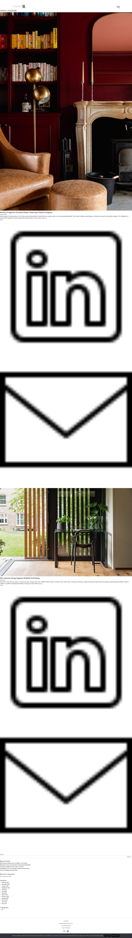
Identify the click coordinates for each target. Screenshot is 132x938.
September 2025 (6, 887)
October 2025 (5, 886)
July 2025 (4, 889)
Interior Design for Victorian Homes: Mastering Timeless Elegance (26, 212)
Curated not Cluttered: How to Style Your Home (12, 866)
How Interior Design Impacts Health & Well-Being (20, 578)
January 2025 (5, 898)
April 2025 (4, 893)
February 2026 (5, 882)
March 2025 (5, 894)
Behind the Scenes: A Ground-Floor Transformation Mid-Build (15, 865)
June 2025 (4, 891)
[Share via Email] (66, 485)
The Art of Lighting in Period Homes (9, 870)
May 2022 (4, 903)
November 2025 (6, 884)
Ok (105, 935)
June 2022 (4, 901)
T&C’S (63, 928)
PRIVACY (68, 928)
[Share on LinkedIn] (66, 352)
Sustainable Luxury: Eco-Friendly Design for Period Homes (14, 868)
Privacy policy (115, 935)
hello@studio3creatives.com (66, 923)
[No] (130, 935)
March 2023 (5, 900)
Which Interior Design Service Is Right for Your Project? (14, 863)
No (109, 935)
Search (2, 854)
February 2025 (5, 896)
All (2, 909)
